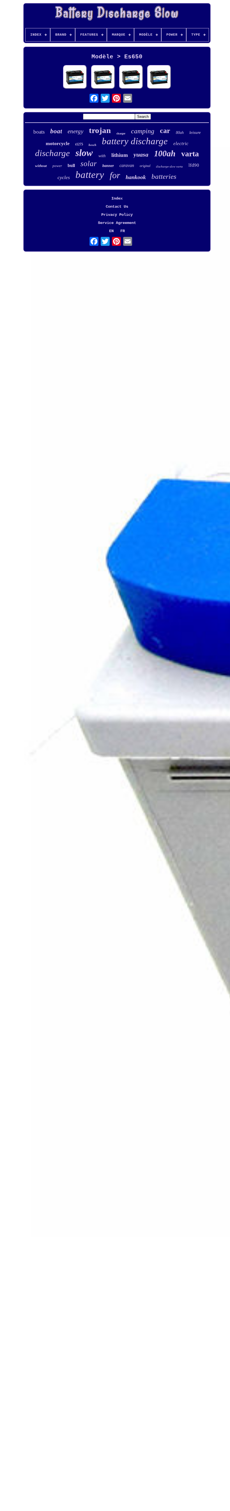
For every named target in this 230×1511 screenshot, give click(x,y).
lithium (119, 155)
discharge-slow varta (169, 166)
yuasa (141, 154)
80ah (180, 133)
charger (120, 133)
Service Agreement (117, 223)
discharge (52, 153)
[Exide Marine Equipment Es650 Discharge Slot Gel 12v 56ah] (75, 77)
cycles (64, 177)
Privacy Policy (117, 214)
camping (142, 131)
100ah (165, 153)
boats (39, 132)
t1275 (79, 144)
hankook (136, 177)
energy (75, 131)
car (165, 131)
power (57, 166)
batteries (163, 176)
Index (117, 198)
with (102, 156)
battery (89, 174)
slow (84, 153)
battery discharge (135, 141)
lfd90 (193, 165)
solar (89, 163)
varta (190, 153)
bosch (92, 144)
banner (108, 166)
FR (122, 231)
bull (71, 165)
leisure (195, 132)
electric (180, 143)
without (41, 166)
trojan (100, 130)
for (115, 175)
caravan (126, 165)
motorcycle (58, 143)
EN (111, 231)
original (145, 166)
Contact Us (117, 206)
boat (56, 131)
